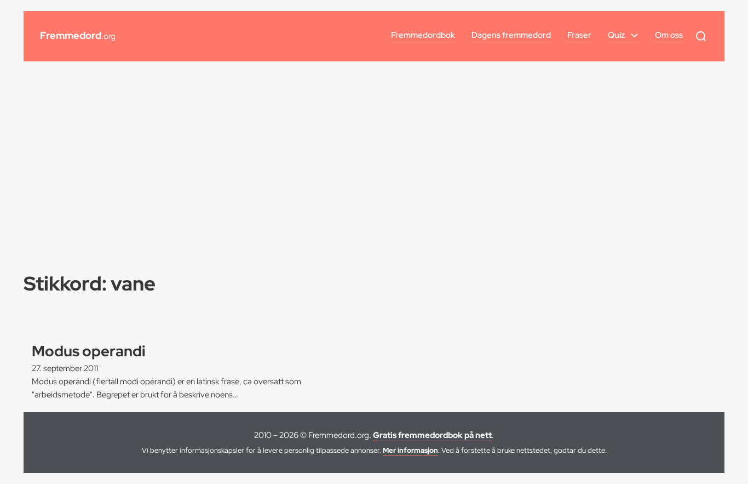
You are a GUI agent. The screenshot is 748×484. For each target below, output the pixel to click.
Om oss (669, 35)
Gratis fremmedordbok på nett (432, 435)
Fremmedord (78, 35)
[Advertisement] (374, 154)
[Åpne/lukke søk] (701, 36)
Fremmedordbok (423, 35)
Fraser (579, 35)
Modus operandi (89, 351)
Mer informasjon (410, 450)
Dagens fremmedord (511, 35)
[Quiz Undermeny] (634, 35)
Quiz (616, 35)
